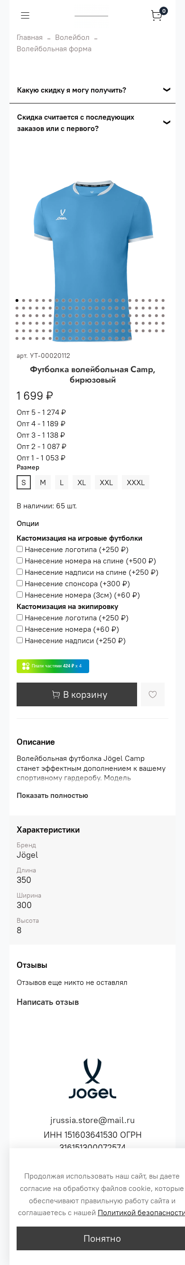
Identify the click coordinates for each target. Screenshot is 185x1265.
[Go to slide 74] (43, 323)
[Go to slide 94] (23, 330)
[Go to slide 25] (23, 308)
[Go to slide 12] (90, 300)
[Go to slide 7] (57, 300)
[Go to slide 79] (76, 323)
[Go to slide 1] (17, 300)
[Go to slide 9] (70, 300)
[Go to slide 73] (37, 323)
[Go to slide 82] (96, 323)
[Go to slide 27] (37, 308)
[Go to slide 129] (103, 338)
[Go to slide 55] (70, 315)
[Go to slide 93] (17, 330)
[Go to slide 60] (103, 315)
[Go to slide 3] (30, 300)
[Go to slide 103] (83, 330)
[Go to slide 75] (50, 323)
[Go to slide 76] (57, 323)
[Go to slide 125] (76, 338)
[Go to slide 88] (136, 323)
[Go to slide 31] (63, 308)
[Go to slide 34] (83, 308)
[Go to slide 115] (163, 330)
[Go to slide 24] (17, 308)
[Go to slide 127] (90, 338)
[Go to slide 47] (17, 315)
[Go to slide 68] (156, 315)
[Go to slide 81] (90, 323)
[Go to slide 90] (149, 323)
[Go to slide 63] (123, 315)
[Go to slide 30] (57, 308)
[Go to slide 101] (70, 330)
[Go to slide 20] (143, 300)
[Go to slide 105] (96, 330)
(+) (77, 549)
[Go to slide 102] (76, 330)
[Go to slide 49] (30, 315)
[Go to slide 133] (130, 338)
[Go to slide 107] (110, 330)
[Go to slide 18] (130, 300)
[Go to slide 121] (50, 338)
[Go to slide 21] (149, 300)
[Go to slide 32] (70, 308)
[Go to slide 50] (37, 315)
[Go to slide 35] (90, 308)
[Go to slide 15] (110, 300)
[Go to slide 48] (23, 315)
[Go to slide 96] (37, 330)
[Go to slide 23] (163, 300)
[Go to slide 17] (123, 300)
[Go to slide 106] (103, 330)
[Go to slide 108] (116, 330)
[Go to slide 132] (123, 338)
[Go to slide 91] (156, 323)
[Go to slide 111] (136, 330)
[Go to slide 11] (83, 300)
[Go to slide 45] (156, 308)
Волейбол (72, 37)
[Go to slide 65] (136, 315)
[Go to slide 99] (57, 330)
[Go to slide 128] (96, 338)
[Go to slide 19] (136, 300)
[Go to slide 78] (70, 323)
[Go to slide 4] (37, 300)
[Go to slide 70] (17, 323)
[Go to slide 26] (30, 308)
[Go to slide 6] (50, 300)
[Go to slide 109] (123, 330)
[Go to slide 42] (136, 308)
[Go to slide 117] (23, 338)
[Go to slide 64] (130, 315)
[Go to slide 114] (156, 330)
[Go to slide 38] (110, 308)
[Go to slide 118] (30, 338)
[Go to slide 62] (116, 315)
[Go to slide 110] (130, 330)
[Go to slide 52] (50, 315)
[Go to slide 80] (83, 323)
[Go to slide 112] (143, 330)
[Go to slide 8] (63, 300)
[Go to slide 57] (83, 315)
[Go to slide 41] (130, 308)
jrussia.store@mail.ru (92, 1120)
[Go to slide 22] (156, 300)
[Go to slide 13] (96, 300)
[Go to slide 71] (23, 323)
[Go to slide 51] (43, 315)
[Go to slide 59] (96, 315)
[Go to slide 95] (30, 330)
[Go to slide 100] (63, 330)
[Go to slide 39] (116, 308)
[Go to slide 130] (110, 338)
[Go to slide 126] (83, 338)
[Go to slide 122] (57, 338)
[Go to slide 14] (103, 300)
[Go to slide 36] (96, 308)
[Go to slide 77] (63, 323)
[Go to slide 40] (123, 308)
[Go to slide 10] (76, 300)
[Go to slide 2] (23, 300)
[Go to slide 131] (116, 338)
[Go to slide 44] (149, 308)
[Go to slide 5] (43, 300)
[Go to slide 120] (43, 338)
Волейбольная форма (54, 48)
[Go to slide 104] (90, 330)
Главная (30, 37)
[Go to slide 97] (43, 330)
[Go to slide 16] (116, 300)
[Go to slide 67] (149, 315)
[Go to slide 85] (116, 323)
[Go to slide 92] (163, 323)
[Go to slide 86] (123, 323)
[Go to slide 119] (37, 338)
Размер (28, 467)
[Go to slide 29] (50, 308)
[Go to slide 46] (163, 308)
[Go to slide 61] (110, 315)
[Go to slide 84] (110, 323)
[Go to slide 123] (63, 338)
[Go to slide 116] (17, 338)
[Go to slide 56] (76, 315)
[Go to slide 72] (30, 323)
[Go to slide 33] (76, 308)
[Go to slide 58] (90, 315)
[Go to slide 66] (143, 315)
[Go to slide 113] (149, 330)
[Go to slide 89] (143, 323)
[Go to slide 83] (103, 323)
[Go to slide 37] (103, 308)
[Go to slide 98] (50, 330)
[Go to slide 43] (143, 308)
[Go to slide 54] (63, 315)
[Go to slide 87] (130, 323)
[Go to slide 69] (163, 315)
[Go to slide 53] (57, 315)
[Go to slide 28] (43, 308)
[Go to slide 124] (70, 338)
